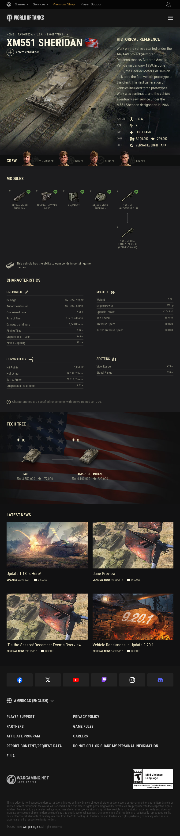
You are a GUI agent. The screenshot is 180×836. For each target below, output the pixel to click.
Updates (12, 579)
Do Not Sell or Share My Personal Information (115, 746)
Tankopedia (25, 34)
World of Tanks (25, 18)
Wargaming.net (32, 826)
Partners (15, 727)
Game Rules (83, 727)
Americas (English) (31, 700)
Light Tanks (55, 34)
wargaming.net (28, 779)
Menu (170, 18)
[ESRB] (153, 779)
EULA (11, 756)
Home (10, 34)
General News (102, 579)
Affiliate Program (23, 736)
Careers (80, 736)
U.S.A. (40, 34)
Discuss (42, 579)
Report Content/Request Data (34, 746)
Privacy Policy (86, 717)
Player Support (21, 717)
